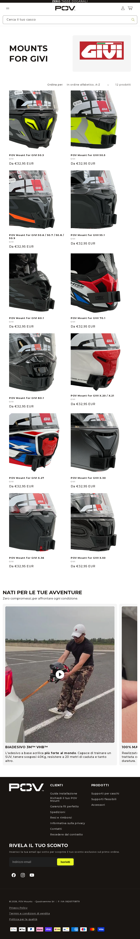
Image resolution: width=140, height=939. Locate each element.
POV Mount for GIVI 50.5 (88, 155)
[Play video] (60, 674)
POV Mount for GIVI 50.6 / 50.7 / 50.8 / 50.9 (36, 237)
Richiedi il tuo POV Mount (63, 799)
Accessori (98, 804)
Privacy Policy (18, 907)
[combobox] (70, 20)
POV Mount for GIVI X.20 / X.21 (92, 395)
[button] (8, 8)
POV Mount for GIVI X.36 (26, 557)
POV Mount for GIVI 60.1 (26, 318)
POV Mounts (25, 901)
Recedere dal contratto (66, 834)
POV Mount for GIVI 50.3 (26, 155)
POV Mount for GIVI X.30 (88, 477)
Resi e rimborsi (61, 817)
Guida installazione (63, 793)
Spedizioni (57, 812)
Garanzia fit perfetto (64, 806)
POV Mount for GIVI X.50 (88, 557)
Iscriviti (65, 861)
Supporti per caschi (105, 793)
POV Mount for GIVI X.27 (26, 477)
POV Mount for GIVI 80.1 (26, 397)
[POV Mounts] (26, 787)
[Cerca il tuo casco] (133, 20)
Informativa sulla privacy (67, 823)
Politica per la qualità (23, 919)
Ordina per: (55, 84)
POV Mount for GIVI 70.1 (88, 318)
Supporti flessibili (103, 799)
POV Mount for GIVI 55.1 (88, 235)
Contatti (56, 828)
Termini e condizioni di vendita (29, 913)
